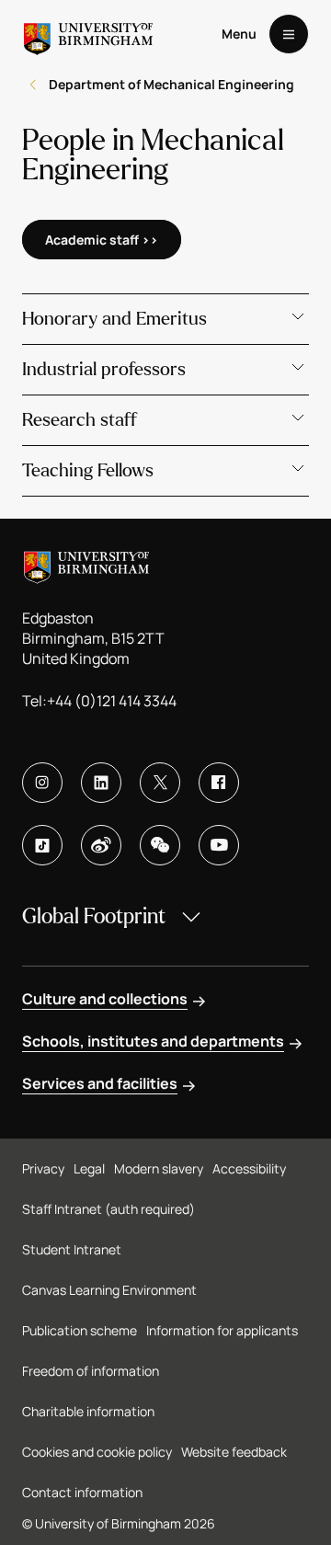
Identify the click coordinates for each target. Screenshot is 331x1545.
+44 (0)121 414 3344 (112, 701)
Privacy (43, 1168)
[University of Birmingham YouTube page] (219, 845)
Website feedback (234, 1451)
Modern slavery (158, 1168)
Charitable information (88, 1411)
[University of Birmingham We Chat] (160, 845)
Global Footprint (94, 916)
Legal (89, 1168)
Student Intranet (71, 1249)
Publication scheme (79, 1330)
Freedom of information (90, 1370)
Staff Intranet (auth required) (108, 1209)
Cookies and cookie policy (97, 1451)
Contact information (82, 1492)
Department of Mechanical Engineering (171, 84)
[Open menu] (288, 34)
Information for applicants (222, 1330)
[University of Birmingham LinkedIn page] (101, 782)
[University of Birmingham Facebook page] (219, 782)
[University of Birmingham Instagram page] (42, 782)
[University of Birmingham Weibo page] (101, 845)
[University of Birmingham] (88, 34)
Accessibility (249, 1168)
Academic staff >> (101, 239)
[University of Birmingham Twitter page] (160, 782)
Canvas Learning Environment (109, 1290)
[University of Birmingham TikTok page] (42, 845)
